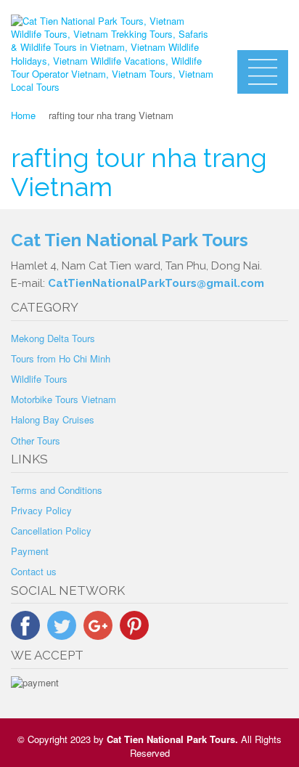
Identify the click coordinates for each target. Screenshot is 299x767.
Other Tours (35, 440)
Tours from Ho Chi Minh (60, 358)
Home (23, 115)
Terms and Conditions (56, 490)
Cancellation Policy (51, 530)
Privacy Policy (41, 510)
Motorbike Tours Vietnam (63, 399)
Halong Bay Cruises (52, 419)
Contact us (34, 571)
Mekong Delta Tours (53, 338)
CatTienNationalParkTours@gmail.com (156, 283)
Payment (30, 551)
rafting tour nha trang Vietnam (139, 172)
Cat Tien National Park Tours (171, 739)
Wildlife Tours (39, 379)
